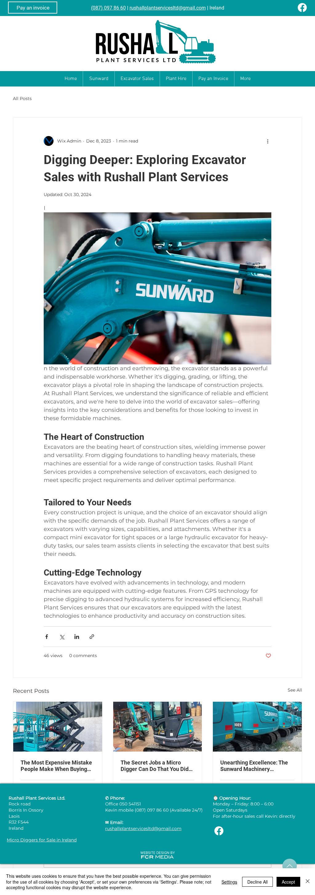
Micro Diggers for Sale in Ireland (42, 840)
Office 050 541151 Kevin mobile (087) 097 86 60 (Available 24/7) (154, 807)
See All (295, 690)
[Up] (289, 866)
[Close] (307, 881)
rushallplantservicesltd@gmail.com (168, 8)
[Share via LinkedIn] (77, 637)
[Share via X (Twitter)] (62, 637)
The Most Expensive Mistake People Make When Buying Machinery (56, 765)
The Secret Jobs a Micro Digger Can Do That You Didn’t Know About (157, 765)
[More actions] (267, 141)
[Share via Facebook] (47, 637)
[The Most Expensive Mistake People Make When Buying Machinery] (57, 727)
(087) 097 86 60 (108, 8)
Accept (288, 882)
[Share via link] (92, 637)
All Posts (22, 98)
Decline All (257, 882)
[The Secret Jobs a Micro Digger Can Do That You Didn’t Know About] (157, 727)
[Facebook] (302, 8)
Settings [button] (229, 882)
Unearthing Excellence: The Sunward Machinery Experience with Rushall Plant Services (257, 765)
